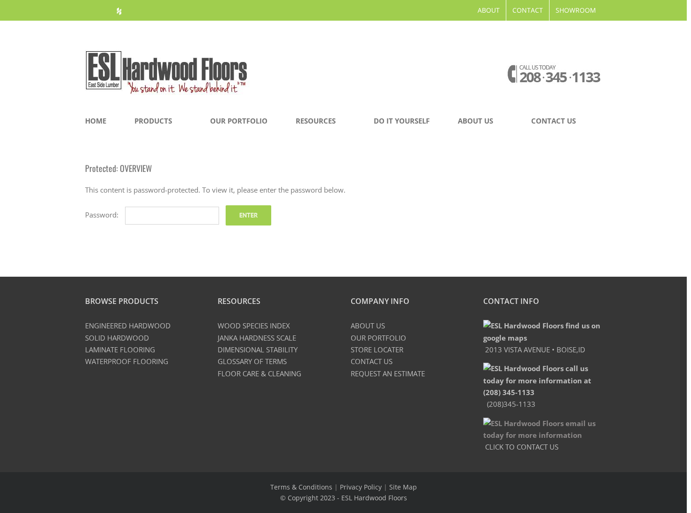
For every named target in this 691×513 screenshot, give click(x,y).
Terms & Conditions (301, 486)
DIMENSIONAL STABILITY (258, 349)
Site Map (403, 486)
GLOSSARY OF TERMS (252, 361)
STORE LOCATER (377, 349)
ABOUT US (368, 325)
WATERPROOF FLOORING (126, 361)
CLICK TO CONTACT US (520, 446)
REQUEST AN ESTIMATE (388, 373)
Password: (102, 214)
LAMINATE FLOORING (120, 349)
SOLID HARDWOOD (117, 337)
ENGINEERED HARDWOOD (128, 325)
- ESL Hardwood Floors (372, 497)
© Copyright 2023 (308, 497)
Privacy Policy (361, 486)
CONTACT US (372, 361)
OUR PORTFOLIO (378, 337)
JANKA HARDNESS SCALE (257, 337)
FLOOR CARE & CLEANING (259, 373)
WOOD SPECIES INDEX (254, 325)
